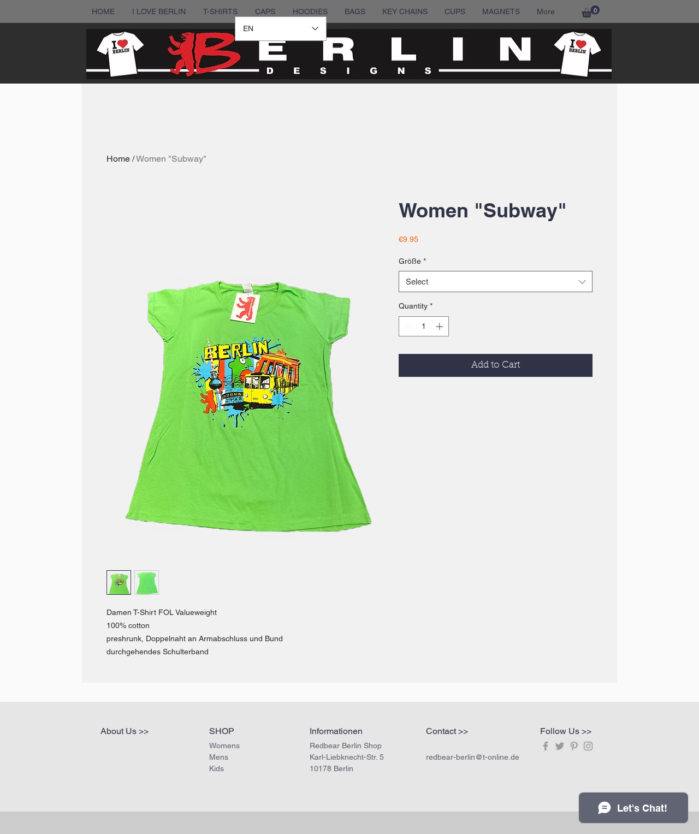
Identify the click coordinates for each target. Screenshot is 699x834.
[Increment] (440, 326)
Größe (412, 261)
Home (118, 158)
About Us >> (124, 731)
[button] (591, 11)
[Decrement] (407, 326)
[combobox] (496, 281)
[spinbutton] (424, 326)
